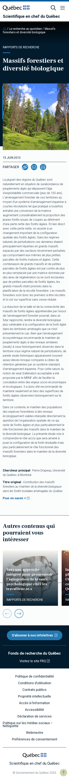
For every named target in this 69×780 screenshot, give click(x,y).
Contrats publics (34, 689)
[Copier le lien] (25, 167)
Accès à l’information (34, 703)
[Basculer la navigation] (62, 8)
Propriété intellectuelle (34, 696)
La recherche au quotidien (25, 29)
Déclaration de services (34, 716)
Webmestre (34, 732)
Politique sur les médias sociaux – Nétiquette (28, 724)
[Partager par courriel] (34, 167)
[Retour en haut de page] (63, 772)
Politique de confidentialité (34, 676)
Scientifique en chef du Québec (31, 16)
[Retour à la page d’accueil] (4, 29)
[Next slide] (19, 613)
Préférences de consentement (34, 739)
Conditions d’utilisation (34, 683)
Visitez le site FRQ (33, 661)
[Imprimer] (43, 167)
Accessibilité (34, 709)
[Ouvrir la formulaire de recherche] (53, 8)
